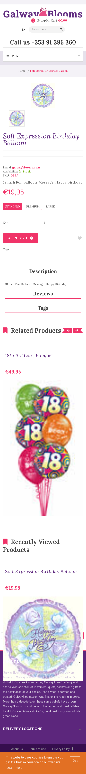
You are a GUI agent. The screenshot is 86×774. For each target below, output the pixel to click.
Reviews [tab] (43, 294)
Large (50, 206)
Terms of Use (37, 749)
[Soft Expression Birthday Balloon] (17, 118)
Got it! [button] (75, 763)
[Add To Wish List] (79, 238)
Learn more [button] (14, 767)
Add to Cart (17, 238)
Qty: (5, 222)
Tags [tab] (43, 308)
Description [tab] (43, 271)
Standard (12, 206)
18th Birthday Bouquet (29, 355)
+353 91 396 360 (53, 42)
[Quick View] (77, 510)
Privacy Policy (61, 749)
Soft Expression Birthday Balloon (41, 571)
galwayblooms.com (26, 167)
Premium (33, 206)
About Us (17, 749)
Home (21, 70)
